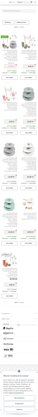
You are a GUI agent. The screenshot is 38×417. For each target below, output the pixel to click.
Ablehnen (19, 409)
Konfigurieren (19, 403)
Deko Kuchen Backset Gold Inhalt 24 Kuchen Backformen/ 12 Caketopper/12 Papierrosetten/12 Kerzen (29, 216)
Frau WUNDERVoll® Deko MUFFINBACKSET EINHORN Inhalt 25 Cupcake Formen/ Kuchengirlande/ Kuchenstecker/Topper (9, 106)
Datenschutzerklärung (16, 393)
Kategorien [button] (5, 314)
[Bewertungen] (13, 279)
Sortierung (7, 22)
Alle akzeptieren (19, 398)
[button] (19, 319)
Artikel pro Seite (21, 22)
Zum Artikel (9, 77)
